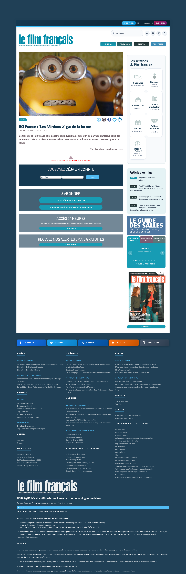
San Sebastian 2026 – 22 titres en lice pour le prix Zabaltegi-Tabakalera (39, 380)
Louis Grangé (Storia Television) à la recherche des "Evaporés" (88, 373)
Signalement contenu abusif (125, 444)
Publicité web (120, 449)
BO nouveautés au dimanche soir (29, 409)
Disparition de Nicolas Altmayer (144, 179)
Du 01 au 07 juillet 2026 (74, 443)
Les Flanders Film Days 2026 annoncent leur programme (37, 384)
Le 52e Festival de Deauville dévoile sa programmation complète (40, 364)
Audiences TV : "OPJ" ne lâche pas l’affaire (81, 420)
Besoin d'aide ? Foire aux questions (79, 471)
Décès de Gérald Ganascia (75, 370)
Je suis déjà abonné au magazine (70, 200)
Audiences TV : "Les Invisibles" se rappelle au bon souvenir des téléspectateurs (88, 415)
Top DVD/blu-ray (121, 401)
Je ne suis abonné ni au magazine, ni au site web (71, 207)
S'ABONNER (160, 23)
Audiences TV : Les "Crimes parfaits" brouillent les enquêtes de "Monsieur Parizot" (89, 410)
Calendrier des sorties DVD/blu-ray (128, 415)
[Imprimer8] (104, 119)
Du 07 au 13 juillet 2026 (74, 440)
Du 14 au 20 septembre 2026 (27, 466)
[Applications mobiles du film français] (164, 33)
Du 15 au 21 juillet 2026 (74, 437)
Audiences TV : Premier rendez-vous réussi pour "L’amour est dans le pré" (88, 424)
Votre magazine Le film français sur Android (131, 472)
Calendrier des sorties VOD (125, 418)
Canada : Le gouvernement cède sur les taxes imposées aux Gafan (136, 388)
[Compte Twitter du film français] (158, 33)
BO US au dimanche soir (26, 426)
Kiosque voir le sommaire (75, 457)
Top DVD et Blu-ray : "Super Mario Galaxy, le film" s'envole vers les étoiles (146, 188)
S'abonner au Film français (76, 454)
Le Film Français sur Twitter (125, 461)
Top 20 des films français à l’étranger (31, 429)
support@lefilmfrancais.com (27, 537)
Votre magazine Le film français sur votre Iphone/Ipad (134, 469)
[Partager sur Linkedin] (119, 119)
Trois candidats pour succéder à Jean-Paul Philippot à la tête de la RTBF (89, 391)
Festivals (20, 440)
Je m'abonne (146, 326)
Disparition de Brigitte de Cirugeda (30, 367)
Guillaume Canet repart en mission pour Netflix (132, 373)
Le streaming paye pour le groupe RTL (129, 381)
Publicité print (120, 452)
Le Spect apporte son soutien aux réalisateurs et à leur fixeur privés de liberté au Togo (88, 365)
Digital (141, 44)
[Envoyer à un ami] (99, 119)
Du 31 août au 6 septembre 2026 (29, 460)
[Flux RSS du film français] (147, 33)
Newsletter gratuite (73, 460)
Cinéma (108, 44)
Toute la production (146, 264)
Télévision (125, 44)
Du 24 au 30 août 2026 (25, 457)
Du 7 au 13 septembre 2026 (27, 463)
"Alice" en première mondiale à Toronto (80, 387)
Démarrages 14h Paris (25, 403)
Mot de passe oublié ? (144, 23)
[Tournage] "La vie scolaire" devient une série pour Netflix (147, 198)
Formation (158, 44)
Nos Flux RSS (120, 475)
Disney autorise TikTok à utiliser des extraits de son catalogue (138, 384)
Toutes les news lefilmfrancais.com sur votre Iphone (134, 466)
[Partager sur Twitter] (114, 119)
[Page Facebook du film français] (153, 33)
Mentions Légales (121, 435)
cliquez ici (71, 228)
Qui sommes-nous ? (122, 430)
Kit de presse (120, 447)
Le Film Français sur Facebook (126, 458)
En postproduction (145, 249)
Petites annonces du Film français (78, 468)
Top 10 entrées (22, 412)
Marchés (20, 443)
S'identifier (129, 23)
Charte (117, 455)
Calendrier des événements (76, 465)
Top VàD (118, 404)
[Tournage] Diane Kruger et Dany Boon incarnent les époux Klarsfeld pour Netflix (145, 207)
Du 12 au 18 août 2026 (74, 434)
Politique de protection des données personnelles (134, 438)
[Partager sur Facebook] (109, 119)
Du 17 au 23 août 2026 (25, 454)
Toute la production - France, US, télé (80, 463)
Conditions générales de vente (126, 441)
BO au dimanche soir (24, 406)
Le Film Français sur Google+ (125, 463)
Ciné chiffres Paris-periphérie (28, 417)
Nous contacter (121, 433)
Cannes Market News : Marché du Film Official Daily (133, 477)
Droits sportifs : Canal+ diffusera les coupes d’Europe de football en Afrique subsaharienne (87, 383)
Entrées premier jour (24, 414)
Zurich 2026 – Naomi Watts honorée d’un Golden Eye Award (39, 387)
